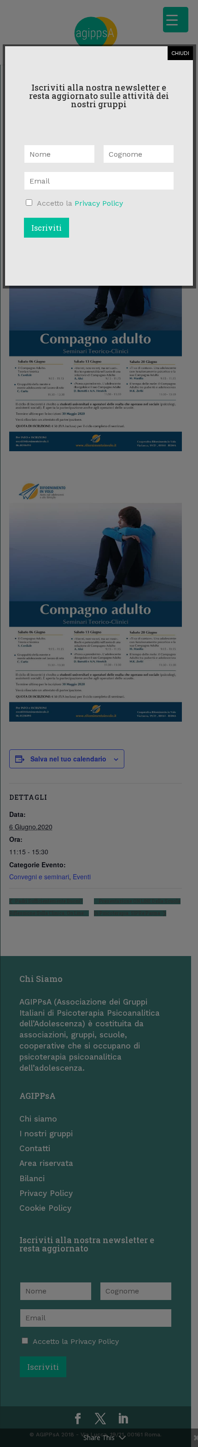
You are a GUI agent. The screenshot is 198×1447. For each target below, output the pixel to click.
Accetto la (80, 203)
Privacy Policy (99, 203)
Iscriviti (46, 228)
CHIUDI (180, 53)
